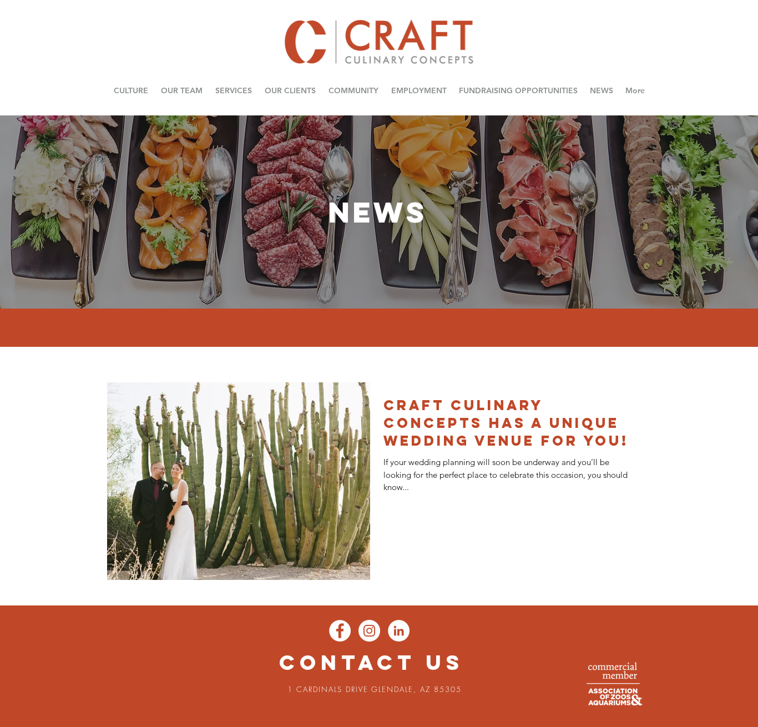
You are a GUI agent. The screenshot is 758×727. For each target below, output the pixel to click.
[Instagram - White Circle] (369, 631)
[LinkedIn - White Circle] (399, 631)
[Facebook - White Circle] (340, 631)
